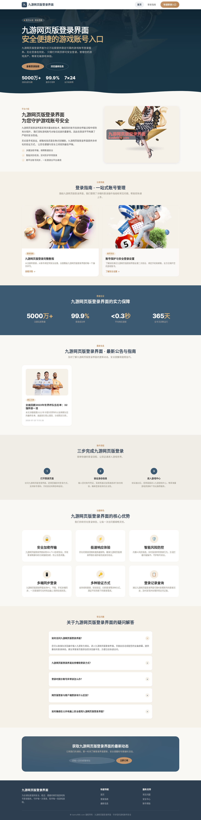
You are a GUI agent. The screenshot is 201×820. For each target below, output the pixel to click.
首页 (139, 4)
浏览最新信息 (57, 66)
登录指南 (152, 4)
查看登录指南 (32, 66)
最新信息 (104, 803)
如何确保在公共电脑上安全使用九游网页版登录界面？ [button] (100, 711)
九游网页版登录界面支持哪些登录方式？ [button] (100, 662)
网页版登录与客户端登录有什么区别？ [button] (100, 695)
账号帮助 (146, 803)
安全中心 (146, 799)
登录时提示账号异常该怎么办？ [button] (100, 679)
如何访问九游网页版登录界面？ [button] (100, 638)
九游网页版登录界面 (38, 4)
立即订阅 (124, 760)
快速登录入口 (170, 4)
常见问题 (146, 794)
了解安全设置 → (113, 271)
